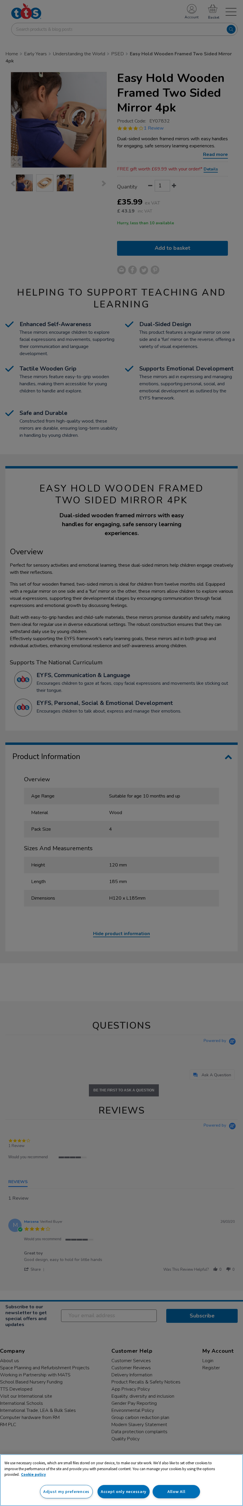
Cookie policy (33, 1474)
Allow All (176, 1491)
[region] (121, 1480)
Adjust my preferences (66, 1491)
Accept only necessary (123, 1491)
